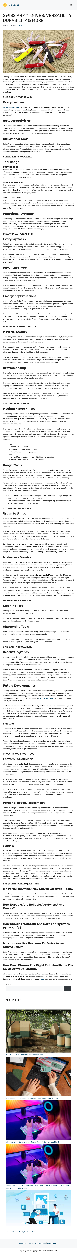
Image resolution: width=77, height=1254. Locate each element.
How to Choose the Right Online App (20, 1232)
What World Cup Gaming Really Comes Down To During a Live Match (32, 1142)
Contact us (32, 1243)
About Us (22, 1243)
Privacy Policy (52, 1243)
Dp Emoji (14, 4)
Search (9, 984)
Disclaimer (42, 1243)
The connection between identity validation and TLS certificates (32, 1098)
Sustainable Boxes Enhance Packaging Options (25, 1055)
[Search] (67, 988)
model (42, 979)
